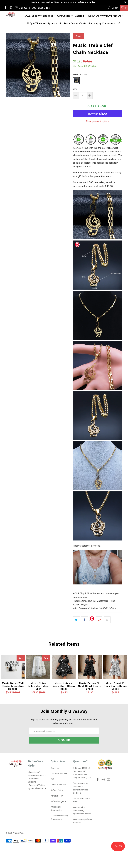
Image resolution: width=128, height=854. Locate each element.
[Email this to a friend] (107, 619)
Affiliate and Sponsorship (47, 23)
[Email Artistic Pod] (15, 8)
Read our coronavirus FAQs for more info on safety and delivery (64, 2)
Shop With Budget (42, 15)
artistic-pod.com (84, 819)
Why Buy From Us (110, 15)
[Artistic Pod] (10, 15)
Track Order (71, 23)
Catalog (79, 15)
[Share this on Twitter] (76, 619)
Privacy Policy (57, 796)
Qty (75, 89)
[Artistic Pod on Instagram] (10, 8)
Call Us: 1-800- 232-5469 (34, 7)
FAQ (29, 23)
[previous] (8, 65)
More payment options (97, 121)
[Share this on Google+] (99, 619)
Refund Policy (57, 790)
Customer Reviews (59, 773)
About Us (93, 15)
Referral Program (58, 801)
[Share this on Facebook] (84, 619)
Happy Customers (104, 23)
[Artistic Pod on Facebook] (5, 8)
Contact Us (85, 23)
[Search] (119, 23)
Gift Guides (64, 15)
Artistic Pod (18, 833)
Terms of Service (58, 784)
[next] (66, 65)
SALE (27, 15)
